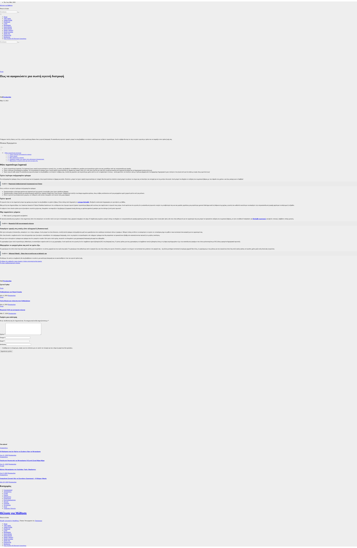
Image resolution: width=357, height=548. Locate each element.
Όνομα (2, 337)
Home (5, 17)
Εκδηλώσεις (7, 497)
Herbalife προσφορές (259, 219)
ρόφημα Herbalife (83, 202)
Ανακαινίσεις (4, 448)
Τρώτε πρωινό (13, 156)
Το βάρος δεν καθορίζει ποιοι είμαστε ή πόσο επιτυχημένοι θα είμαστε (21, 261)
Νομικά (6, 502)
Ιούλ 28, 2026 (4, 482)
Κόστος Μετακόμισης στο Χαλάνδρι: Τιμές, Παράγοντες (18, 469)
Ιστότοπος (3, 344)
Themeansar (38, 521)
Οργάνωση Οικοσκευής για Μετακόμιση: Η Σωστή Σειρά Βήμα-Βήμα (22, 460)
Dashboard (7, 22)
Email (2, 341)
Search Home (8, 27)
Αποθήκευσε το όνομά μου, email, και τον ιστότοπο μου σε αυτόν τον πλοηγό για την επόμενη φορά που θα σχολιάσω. (37, 348)
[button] (178, 148)
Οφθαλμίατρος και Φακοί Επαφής (11, 292)
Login (5, 23)
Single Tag (7, 33)
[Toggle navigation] (0, 14)
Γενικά (2, 466)
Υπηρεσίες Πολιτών (10, 508)
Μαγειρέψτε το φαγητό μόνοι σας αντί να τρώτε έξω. (24, 160)
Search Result (8, 28)
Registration (7, 25)
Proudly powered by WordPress (9, 521)
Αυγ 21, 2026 (4, 455)
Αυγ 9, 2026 (3, 473)
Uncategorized (8, 490)
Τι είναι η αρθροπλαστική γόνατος (10, 263)
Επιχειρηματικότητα (10, 500)
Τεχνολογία (7, 505)
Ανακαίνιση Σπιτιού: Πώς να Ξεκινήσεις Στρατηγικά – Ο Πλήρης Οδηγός (23, 478)
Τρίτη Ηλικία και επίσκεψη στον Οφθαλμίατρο (15, 301)
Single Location (8, 32)
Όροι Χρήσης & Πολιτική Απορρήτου (15, 38)
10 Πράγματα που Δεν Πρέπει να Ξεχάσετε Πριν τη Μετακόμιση (20, 451)
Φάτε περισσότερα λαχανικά (13, 153)
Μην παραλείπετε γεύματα (17, 157)
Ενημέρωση (7, 498)
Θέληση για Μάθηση (6, 5)
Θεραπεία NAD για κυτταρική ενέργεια (12, 310)
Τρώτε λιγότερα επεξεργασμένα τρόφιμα (20, 154)
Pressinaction (7, 97)
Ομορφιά (6, 503)
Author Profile (8, 20)
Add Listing (7, 18)
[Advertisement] (178, 57)
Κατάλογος (7, 37)
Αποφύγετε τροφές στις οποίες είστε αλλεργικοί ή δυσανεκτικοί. (27, 159)
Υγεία (1, 71)
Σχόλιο (2, 334)
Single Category (8, 30)
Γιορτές (6, 495)
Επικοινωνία (7, 35)
